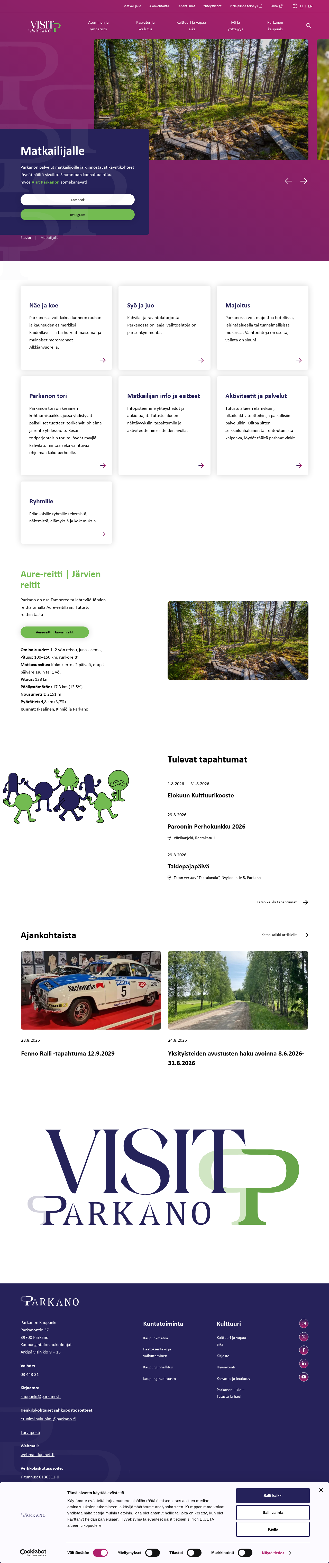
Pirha (274, 6)
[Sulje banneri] (321, 1490)
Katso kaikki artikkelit (279, 934)
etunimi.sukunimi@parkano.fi (48, 1419)
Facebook (78, 199)
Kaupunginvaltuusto (159, 1378)
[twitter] (303, 1336)
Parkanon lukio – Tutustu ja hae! (230, 1393)
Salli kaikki (272, 1495)
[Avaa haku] (309, 26)
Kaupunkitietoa (155, 1338)
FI (301, 6)
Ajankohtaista (159, 6)
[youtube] (303, 1377)
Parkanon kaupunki (275, 26)
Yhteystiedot (212, 6)
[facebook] (303, 1350)
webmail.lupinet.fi (37, 1454)
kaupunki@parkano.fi (41, 1396)
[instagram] (303, 1323)
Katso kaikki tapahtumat (277, 902)
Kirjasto (223, 1355)
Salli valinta (273, 1512)
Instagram (77, 214)
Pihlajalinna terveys (244, 6)
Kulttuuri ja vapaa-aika (192, 26)
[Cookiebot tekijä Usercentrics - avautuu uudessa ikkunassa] (33, 1553)
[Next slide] (303, 181)
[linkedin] (303, 1363)
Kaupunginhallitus (158, 1367)
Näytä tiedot (273, 1553)
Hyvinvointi (226, 1367)
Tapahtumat (186, 6)
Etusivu (26, 237)
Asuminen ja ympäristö (98, 26)
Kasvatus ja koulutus (145, 26)
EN (310, 6)
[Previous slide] (288, 181)
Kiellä (273, 1529)
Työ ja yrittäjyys (235, 26)
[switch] (152, 1553)
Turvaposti (30, 1432)
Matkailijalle (132, 6)
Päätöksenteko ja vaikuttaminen (157, 1352)
